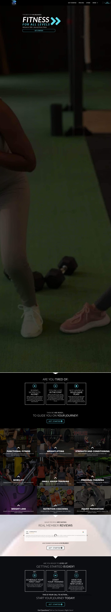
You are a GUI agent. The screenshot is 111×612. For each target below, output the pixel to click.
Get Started (72, 2)
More (94, 2)
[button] (24, 535)
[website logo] (14, 3)
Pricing (81, 2)
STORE (88, 2)
